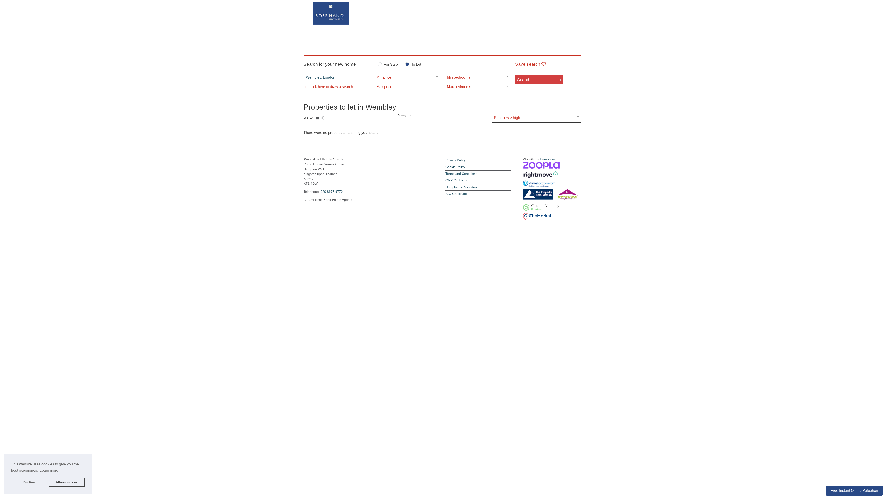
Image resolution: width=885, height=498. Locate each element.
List (318, 118)
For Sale (391, 64)
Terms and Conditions (461, 173)
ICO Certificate (456, 194)
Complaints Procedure (461, 187)
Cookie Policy (455, 167)
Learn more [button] (49, 470)
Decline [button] (29, 482)
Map (323, 118)
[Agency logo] (442, 27)
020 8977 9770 (332, 191)
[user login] (563, 11)
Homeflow (547, 159)
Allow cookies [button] (67, 482)
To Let (416, 64)
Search (523, 79)
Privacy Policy (455, 160)
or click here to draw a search (329, 87)
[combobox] (337, 77)
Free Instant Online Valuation (854, 490)
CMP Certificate (456, 180)
